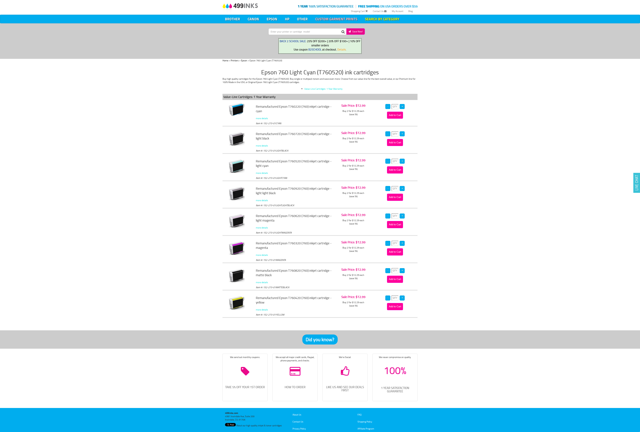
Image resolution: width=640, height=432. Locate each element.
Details (341, 49)
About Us (296, 414)
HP (287, 19)
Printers (235, 60)
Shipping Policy (365, 421)
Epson (272, 19)
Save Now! (357, 31)
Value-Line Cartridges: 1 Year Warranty (323, 88)
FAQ (360, 414)
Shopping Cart (358, 11)
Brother (232, 19)
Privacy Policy (299, 428)
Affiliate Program (366, 428)
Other (302, 19)
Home (225, 60)
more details (262, 118)
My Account (397, 11)
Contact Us (378, 11)
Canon (253, 19)
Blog (410, 11)
